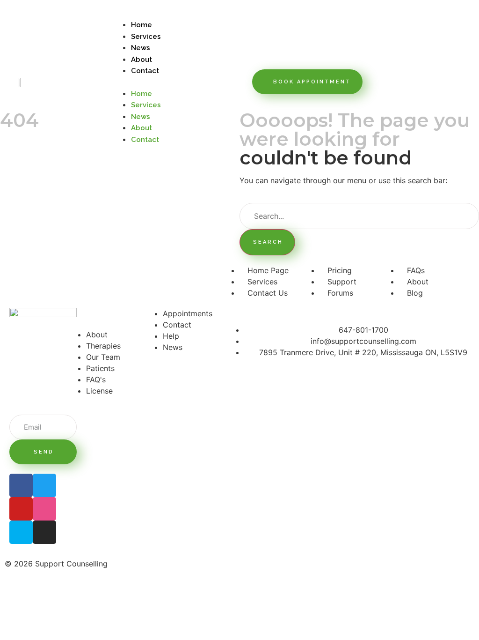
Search (268, 242)
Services (146, 36)
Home (141, 25)
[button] (179, 82)
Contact (145, 71)
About (141, 59)
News (140, 48)
